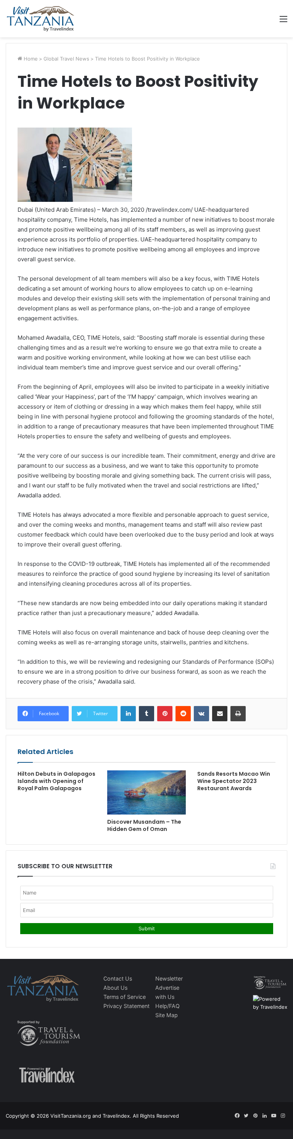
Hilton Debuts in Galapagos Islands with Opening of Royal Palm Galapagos (56, 781)
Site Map (166, 1015)
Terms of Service (124, 997)
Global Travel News (66, 59)
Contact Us (117, 978)
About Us (115, 987)
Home (30, 59)
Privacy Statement (126, 1006)
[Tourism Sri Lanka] (40, 18)
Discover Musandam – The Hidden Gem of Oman (144, 825)
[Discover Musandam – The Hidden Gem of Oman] (146, 792)
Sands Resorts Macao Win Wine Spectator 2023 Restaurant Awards (233, 781)
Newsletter (169, 978)
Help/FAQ (167, 1006)
